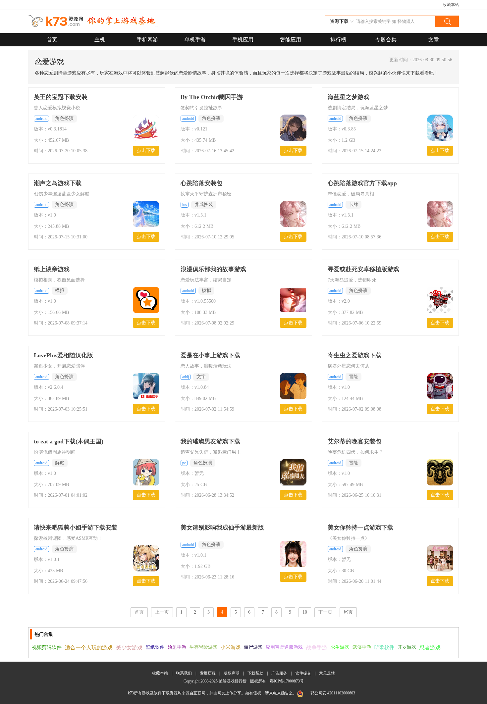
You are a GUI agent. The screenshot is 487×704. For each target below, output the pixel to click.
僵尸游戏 (253, 647)
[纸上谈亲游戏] (146, 301)
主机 (99, 39)
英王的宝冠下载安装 (60, 97)
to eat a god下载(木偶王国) (68, 441)
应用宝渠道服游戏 (284, 647)
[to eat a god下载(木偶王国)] (146, 473)
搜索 (447, 21)
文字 (201, 376)
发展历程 (208, 673)
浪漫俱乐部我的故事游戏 (213, 269)
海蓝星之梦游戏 (348, 97)
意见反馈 (327, 673)
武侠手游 (361, 647)
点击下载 (146, 150)
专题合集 (386, 39)
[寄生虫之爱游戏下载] (440, 387)
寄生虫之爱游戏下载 (354, 355)
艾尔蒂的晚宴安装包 (354, 441)
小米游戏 (231, 647)
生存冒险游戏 (203, 647)
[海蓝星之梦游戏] (440, 128)
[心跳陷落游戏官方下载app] (440, 214)
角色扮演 (64, 118)
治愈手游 (177, 647)
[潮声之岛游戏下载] (146, 214)
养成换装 (203, 204)
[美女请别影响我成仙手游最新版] (293, 555)
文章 (433, 39)
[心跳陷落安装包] (293, 214)
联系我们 (184, 673)
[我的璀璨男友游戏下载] (293, 473)
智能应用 (290, 39)
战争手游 (316, 647)
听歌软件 (384, 647)
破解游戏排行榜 (233, 681)
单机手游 (195, 39)
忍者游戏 (430, 647)
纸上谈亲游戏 (52, 269)
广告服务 (279, 673)
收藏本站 (451, 4)
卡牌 (353, 204)
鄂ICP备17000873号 (287, 681)
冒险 (353, 376)
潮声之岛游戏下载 (57, 183)
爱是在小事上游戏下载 (210, 355)
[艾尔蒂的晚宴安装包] (440, 473)
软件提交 (303, 673)
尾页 (348, 612)
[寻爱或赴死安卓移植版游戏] (440, 301)
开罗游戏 (407, 647)
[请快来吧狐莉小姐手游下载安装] (146, 559)
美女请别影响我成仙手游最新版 (222, 527)
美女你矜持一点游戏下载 (360, 527)
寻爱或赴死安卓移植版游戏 (363, 269)
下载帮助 (255, 673)
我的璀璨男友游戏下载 (210, 441)
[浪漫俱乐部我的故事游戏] (293, 301)
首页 (52, 39)
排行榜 (338, 39)
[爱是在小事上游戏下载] (293, 387)
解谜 (59, 462)
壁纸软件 (155, 647)
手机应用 (242, 39)
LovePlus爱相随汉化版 (63, 355)
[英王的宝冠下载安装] (146, 128)
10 (304, 612)
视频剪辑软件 (47, 647)
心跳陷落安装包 (201, 183)
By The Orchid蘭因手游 (212, 97)
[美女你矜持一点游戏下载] (440, 559)
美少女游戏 (129, 647)
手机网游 (147, 39)
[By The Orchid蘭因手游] (293, 128)
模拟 (59, 290)
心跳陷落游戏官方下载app (362, 183)
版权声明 (232, 673)
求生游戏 (340, 647)
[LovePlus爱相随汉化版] (146, 387)
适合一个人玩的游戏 (89, 647)
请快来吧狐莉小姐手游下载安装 (75, 527)
